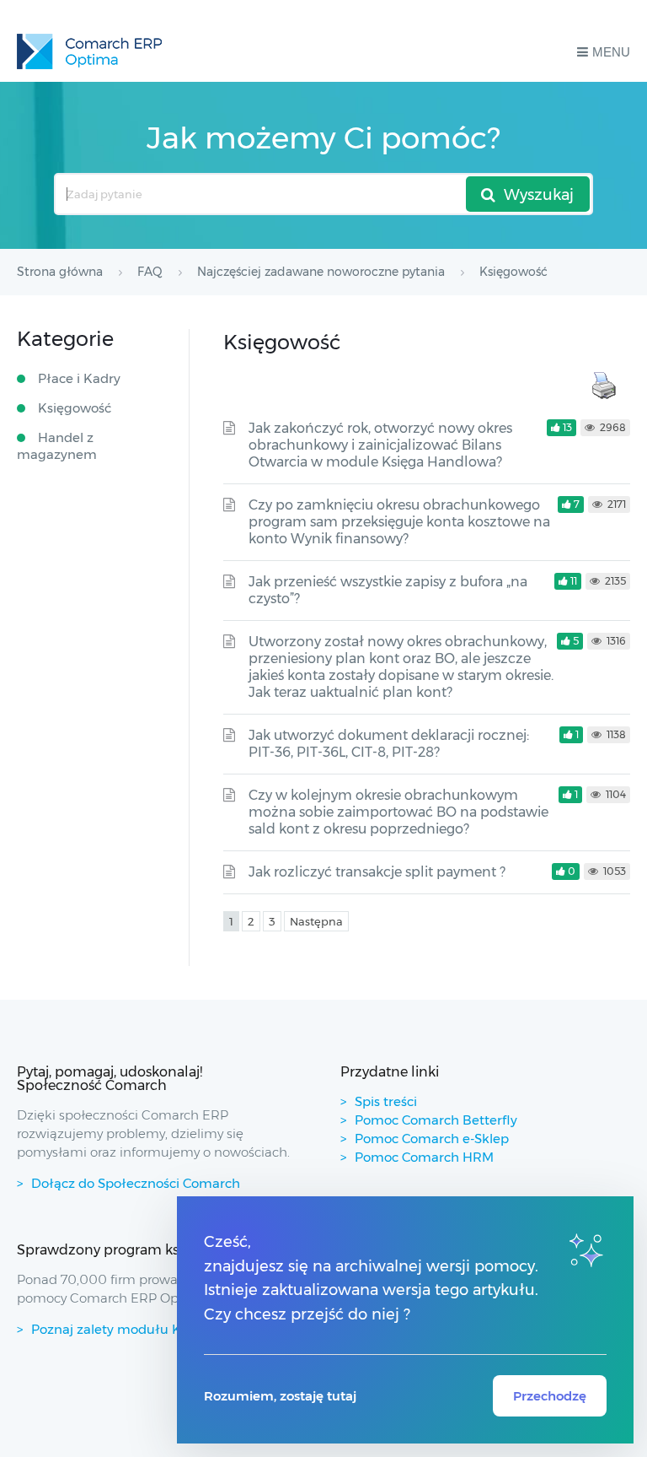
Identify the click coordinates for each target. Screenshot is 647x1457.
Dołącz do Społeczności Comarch (135, 1183)
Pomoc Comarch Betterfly (436, 1120)
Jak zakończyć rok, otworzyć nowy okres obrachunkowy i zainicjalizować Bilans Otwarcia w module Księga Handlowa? (380, 445)
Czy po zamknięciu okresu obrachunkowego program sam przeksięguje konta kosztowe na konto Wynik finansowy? (399, 522)
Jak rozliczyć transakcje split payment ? (377, 872)
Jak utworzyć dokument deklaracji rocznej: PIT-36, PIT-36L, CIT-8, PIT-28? (389, 743)
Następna (316, 921)
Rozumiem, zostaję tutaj (280, 1396)
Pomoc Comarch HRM (424, 1157)
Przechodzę (549, 1396)
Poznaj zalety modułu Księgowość (138, 1329)
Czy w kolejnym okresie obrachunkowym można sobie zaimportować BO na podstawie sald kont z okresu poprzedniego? (398, 812)
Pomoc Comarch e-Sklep (432, 1139)
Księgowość (74, 408)
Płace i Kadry (79, 378)
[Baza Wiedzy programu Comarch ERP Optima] (89, 51)
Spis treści (386, 1101)
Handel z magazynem (57, 445)
